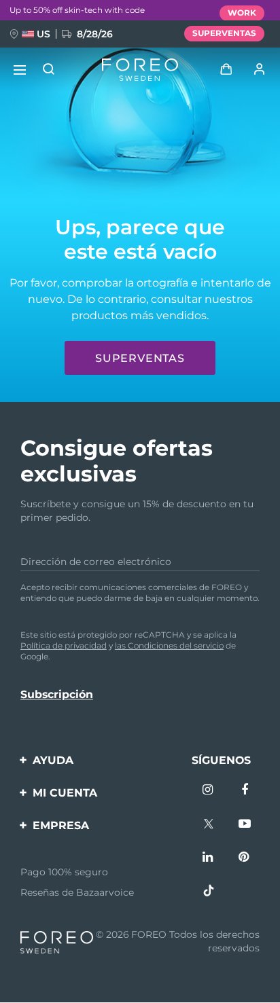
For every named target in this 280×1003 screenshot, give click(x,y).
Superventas (140, 358)
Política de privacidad (63, 645)
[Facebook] (245, 791)
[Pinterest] (245, 858)
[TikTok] (209, 892)
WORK (242, 12)
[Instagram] (209, 791)
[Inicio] (139, 69)
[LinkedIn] (209, 858)
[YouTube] (245, 825)
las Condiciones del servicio (169, 645)
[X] (209, 825)
